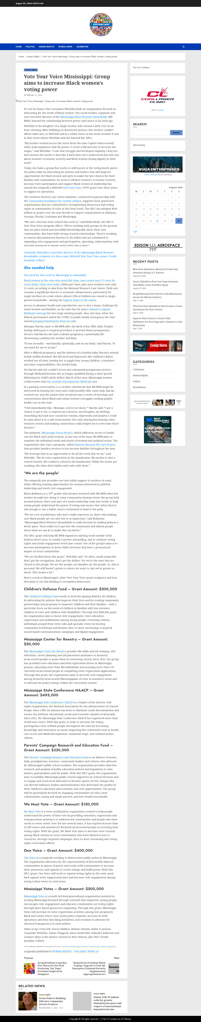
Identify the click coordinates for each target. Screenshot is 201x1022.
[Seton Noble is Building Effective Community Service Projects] (27, 1001)
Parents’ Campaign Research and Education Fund (58, 757)
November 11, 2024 (49, 1008)
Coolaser (160, 110)
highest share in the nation (79, 300)
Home (19, 46)
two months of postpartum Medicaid (69, 381)
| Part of (105, 1018)
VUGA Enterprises (151, 174)
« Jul (135, 231)
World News (65, 46)
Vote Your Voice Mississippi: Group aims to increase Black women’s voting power (89, 946)
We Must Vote (32, 811)
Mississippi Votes (34, 896)
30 (179, 220)
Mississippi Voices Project (57, 432)
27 (157, 220)
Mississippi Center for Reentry (47, 651)
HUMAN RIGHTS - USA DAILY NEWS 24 (75, 951)
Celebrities (82, 46)
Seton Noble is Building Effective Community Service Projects (52, 1001)
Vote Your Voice (72, 187)
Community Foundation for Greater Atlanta (55, 200)
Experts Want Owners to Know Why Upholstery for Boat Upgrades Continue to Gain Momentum (157, 322)
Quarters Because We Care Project (94, 444)
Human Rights (46, 46)
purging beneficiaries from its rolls (54, 321)
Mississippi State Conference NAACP (51, 702)
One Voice (30, 857)
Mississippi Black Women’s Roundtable (83, 116)
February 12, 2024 (34, 95)
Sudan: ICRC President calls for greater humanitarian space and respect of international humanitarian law (108, 1003)
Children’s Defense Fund (44, 596)
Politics (30, 46)
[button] (183, 46)
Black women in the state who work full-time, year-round (59, 280)
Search (140, 124)
